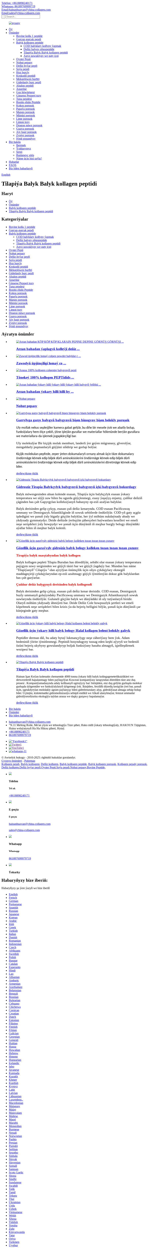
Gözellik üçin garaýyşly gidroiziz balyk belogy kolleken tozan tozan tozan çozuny (77, 548)
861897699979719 (20, 735)
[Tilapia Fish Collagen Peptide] (39, 662)
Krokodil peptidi (25, 75)
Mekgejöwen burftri (27, 79)
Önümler (14, 32)
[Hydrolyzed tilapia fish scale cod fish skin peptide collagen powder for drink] (63, 479)
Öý (11, 29)
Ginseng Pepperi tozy (28, 95)
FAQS (12, 165)
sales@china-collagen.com (24, 830)
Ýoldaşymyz (23, 148)
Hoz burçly (22, 72)
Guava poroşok (25, 128)
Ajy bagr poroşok (26, 132)
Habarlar (14, 161)
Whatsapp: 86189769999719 (18, 6)
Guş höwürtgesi (25, 92)
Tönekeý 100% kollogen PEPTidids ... (45, 377)
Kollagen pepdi (10, 764)
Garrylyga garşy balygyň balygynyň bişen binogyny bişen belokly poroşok (72, 420)
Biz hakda (15, 141)
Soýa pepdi (22, 69)
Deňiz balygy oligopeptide (39, 49)
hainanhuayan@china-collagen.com (29, 721)
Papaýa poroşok (25, 108)
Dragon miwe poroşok (29, 125)
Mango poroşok (25, 112)
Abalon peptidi (25, 85)
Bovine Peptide (96, 767)
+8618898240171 (19, 731)
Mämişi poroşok (25, 115)
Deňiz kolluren (49, 764)
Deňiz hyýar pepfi (26, 65)
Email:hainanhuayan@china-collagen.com (26, 9)
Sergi (19, 151)
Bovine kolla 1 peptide (29, 36)
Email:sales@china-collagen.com (20, 13)
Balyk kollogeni (30, 764)
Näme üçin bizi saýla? (29, 158)
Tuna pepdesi (24, 98)
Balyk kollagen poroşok (102, 764)
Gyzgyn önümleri (11, 760)
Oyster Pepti (23, 59)
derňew (20, 473)
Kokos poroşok (25, 105)
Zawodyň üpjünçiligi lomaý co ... (41, 363)
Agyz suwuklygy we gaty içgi (41, 55)
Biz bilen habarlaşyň (21, 168)
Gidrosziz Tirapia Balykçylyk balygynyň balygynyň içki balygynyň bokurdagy (76, 487)
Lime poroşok (24, 118)
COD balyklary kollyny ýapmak (42, 45)
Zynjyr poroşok (25, 135)
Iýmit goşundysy (26, 138)
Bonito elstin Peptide (28, 102)
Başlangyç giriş (25, 155)
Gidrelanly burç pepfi (28, 82)
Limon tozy (23, 122)
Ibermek (21, 145)
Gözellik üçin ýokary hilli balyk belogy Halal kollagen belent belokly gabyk (73, 630)
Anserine (21, 89)
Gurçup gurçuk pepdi (28, 39)
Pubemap (29, 760)
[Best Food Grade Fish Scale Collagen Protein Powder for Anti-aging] (61, 413)
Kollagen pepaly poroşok (132, 764)
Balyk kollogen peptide (29, 42)
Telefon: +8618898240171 (17, 3)
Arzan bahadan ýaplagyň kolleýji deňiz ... (48, 349)
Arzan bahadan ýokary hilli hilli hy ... (45, 391)
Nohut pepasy (24, 62)
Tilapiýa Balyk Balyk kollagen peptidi (46, 52)
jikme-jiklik (31, 473)
